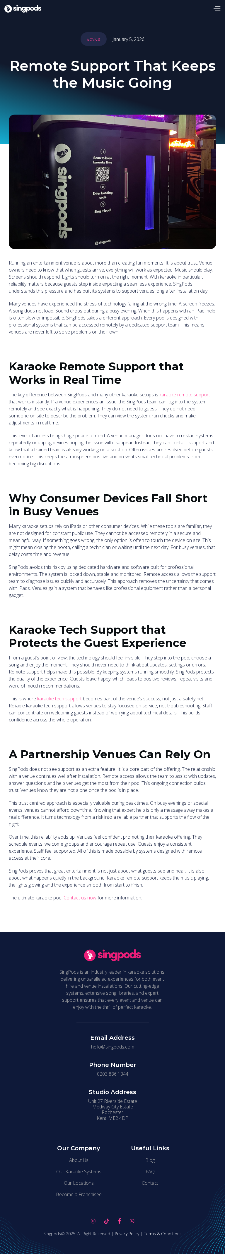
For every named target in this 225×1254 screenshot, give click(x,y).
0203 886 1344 (112, 1074)
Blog (150, 1160)
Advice (93, 39)
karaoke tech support (59, 698)
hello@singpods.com (112, 1047)
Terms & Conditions (163, 1233)
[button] (217, 9)
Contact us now (80, 897)
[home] (22, 9)
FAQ (150, 1171)
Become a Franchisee (79, 1194)
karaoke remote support (184, 394)
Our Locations (79, 1183)
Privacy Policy (127, 1233)
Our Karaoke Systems (78, 1171)
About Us (78, 1160)
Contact (150, 1183)
